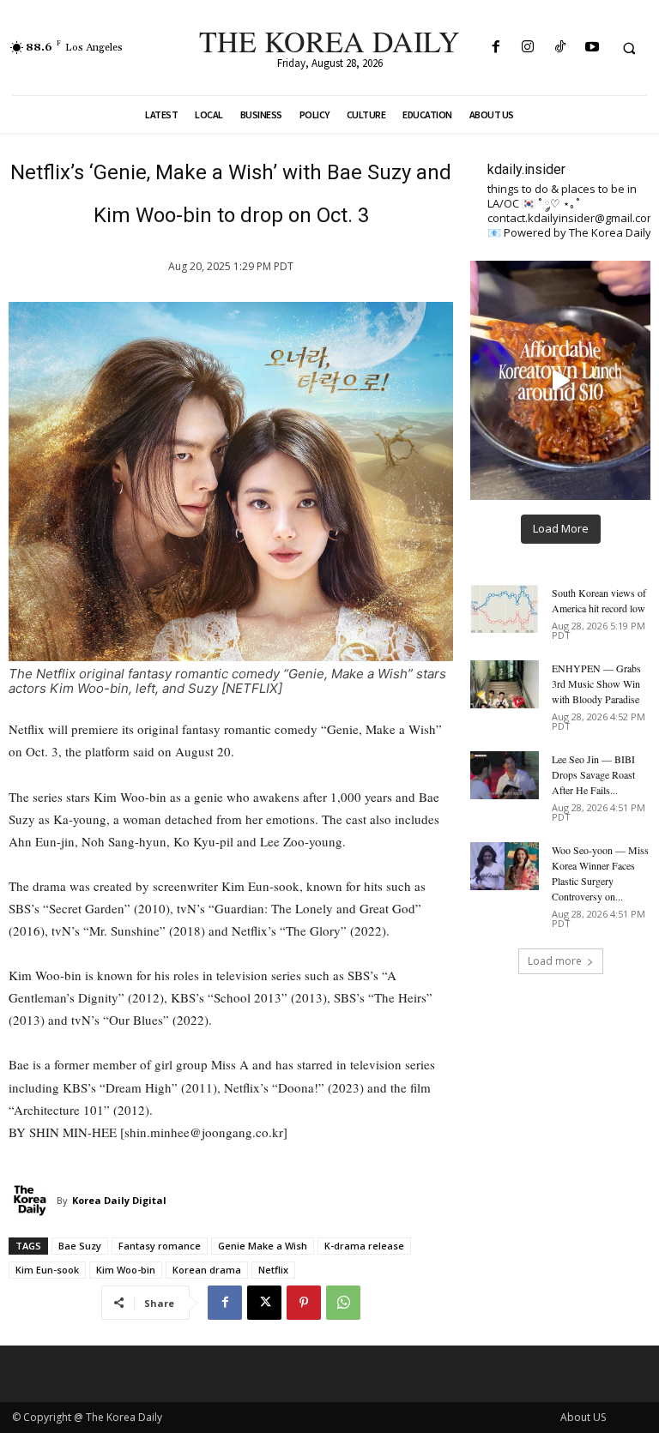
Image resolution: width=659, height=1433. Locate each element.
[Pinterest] (304, 1302)
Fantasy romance (159, 1245)
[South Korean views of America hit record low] (504, 609)
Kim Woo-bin (125, 1269)
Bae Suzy (79, 1245)
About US (583, 1417)
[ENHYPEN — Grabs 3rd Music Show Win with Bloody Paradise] (504, 684)
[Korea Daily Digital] (33, 1200)
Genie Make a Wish (262, 1245)
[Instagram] (528, 47)
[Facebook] (496, 47)
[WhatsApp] (343, 1302)
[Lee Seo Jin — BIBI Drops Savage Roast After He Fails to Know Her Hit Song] (504, 775)
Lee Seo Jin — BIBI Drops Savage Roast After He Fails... (593, 774)
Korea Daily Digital (119, 1200)
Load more (555, 961)
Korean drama (206, 1269)
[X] (264, 1302)
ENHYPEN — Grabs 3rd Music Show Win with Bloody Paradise (596, 683)
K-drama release (364, 1245)
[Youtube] (591, 47)
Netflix (273, 1269)
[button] (629, 48)
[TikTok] (559, 47)
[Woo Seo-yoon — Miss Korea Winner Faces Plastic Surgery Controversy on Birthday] (504, 866)
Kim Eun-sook (47, 1269)
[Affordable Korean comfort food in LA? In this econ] (560, 380)
